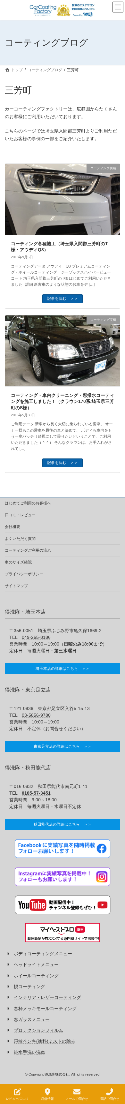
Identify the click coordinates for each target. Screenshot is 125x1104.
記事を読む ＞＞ (62, 298)
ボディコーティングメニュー (43, 954)
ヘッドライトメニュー (36, 964)
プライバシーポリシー (24, 574)
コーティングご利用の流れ (28, 550)
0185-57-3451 (36, 793)
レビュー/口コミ (17, 1098)
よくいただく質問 (20, 538)
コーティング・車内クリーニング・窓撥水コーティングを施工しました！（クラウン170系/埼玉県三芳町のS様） (62, 401)
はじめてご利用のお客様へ (28, 503)
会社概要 (12, 527)
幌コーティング (29, 986)
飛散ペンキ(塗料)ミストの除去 (44, 1041)
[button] (62, 668)
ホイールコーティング (36, 975)
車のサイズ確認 (18, 562)
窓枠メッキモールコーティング (45, 1008)
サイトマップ (16, 586)
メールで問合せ (77, 1098)
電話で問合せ (109, 1098)
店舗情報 (47, 1098)
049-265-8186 (36, 637)
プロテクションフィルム (38, 1030)
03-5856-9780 (36, 715)
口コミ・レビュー (20, 515)
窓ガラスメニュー (32, 1019)
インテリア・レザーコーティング (47, 997)
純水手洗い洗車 (29, 1052)
